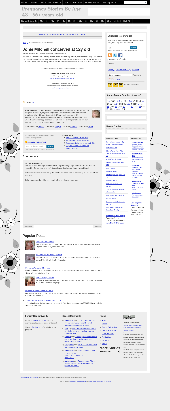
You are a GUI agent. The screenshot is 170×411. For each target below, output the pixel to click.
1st (108, 101)
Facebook (73, 127)
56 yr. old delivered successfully (77, 146)
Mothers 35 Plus (111, 147)
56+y (109, 21)
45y (47, 21)
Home (24, 2)
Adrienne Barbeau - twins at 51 (77, 138)
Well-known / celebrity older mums (37, 268)
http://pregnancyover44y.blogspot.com (62, 78)
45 (143, 101)
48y (63, 21)
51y (80, 21)
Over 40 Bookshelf (39, 320)
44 (130, 101)
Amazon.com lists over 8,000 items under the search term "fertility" (62, 34)
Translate (116, 79)
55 (114, 109)
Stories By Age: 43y (29, 21)
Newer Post (28, 226)
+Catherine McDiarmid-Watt (77, 381)
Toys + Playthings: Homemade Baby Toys (137, 159)
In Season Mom (111, 171)
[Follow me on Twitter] (115, 55)
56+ (119, 109)
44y (41, 21)
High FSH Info (110, 168)
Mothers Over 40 (111, 180)
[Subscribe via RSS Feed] (110, 55)
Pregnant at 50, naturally (45, 242)
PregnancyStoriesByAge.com (29, 377)
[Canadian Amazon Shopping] (115, 85)
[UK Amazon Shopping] (121, 85)
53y (91, 21)
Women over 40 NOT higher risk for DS (39, 291)
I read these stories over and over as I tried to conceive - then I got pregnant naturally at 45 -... (80, 331)
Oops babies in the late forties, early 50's (80, 143)
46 (116, 104)
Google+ (41, 127)
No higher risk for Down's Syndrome (49, 255)
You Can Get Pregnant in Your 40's (138, 183)
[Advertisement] (119, 12)
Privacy (104, 344)
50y (74, 21)
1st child (117, 21)
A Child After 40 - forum (113, 159)
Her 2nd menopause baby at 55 (77, 140)
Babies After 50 (111, 198)
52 (27, 43)
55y (102, 21)
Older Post (97, 226)
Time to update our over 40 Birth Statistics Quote (44, 300)
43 (118, 101)
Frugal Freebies (137, 142)
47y (58, 21)
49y (69, 21)
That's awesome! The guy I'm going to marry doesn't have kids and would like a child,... (80, 363)
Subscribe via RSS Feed (36, 142)
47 (128, 104)
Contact (33, 2)
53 (140, 107)
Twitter (90, 127)
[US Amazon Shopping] (110, 85)
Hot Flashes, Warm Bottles (115, 195)
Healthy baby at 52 (72, 148)
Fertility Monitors (93, 2)
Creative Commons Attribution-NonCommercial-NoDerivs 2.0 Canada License (133, 327)
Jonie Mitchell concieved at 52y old (56, 49)
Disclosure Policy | (123, 70)
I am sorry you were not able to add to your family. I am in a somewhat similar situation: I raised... (81, 339)
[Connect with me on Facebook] (120, 55)
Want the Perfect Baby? (115, 216)
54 (108, 109)
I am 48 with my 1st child (45, 278)
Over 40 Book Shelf (73, 2)
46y (52, 21)
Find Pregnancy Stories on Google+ (100, 381)
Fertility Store (109, 2)
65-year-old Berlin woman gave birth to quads (137, 175)
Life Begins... (136, 193)
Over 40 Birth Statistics (50, 2)
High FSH (127, 21)
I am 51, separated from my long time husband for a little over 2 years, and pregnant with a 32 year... (80, 323)
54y (97, 21)
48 (139, 104)
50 (116, 107)
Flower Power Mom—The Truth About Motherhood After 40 (115, 153)
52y (86, 21)
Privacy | (111, 70)
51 (124, 107)
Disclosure (105, 340)
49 (108, 107)
